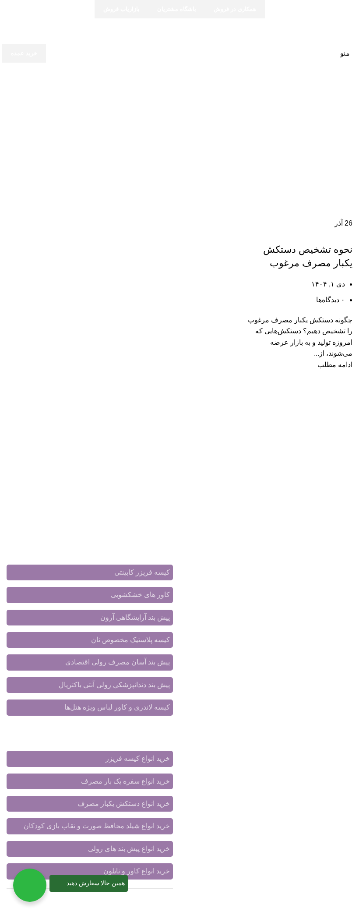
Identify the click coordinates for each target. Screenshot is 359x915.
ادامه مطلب (334, 364)
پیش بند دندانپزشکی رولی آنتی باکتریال (114, 685)
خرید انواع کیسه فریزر (138, 758)
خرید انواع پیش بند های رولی (129, 848)
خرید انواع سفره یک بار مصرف (125, 781)
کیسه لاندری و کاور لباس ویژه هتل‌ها (117, 707)
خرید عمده (24, 53)
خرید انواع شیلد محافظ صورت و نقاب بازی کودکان (97, 826)
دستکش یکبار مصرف (325, 234)
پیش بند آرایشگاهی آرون (135, 617)
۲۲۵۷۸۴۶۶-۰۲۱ (259, 688)
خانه (346, 120)
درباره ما (247, 755)
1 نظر (304, 839)
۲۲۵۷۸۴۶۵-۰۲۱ (311, 688)
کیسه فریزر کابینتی (142, 572)
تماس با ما (280, 755)
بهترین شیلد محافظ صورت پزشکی (302, 820)
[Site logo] (180, 53)
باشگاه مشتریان (176, 9)
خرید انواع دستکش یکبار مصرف (123, 803)
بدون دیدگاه (294, 883)
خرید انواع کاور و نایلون (136, 871)
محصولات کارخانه (326, 755)
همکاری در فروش (235, 9)
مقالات (342, 765)
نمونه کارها (213, 755)
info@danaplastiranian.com (291, 714)
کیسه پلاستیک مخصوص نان (130, 639)
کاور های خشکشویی (140, 594)
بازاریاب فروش (121, 9)
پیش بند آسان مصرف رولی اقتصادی (117, 662)
